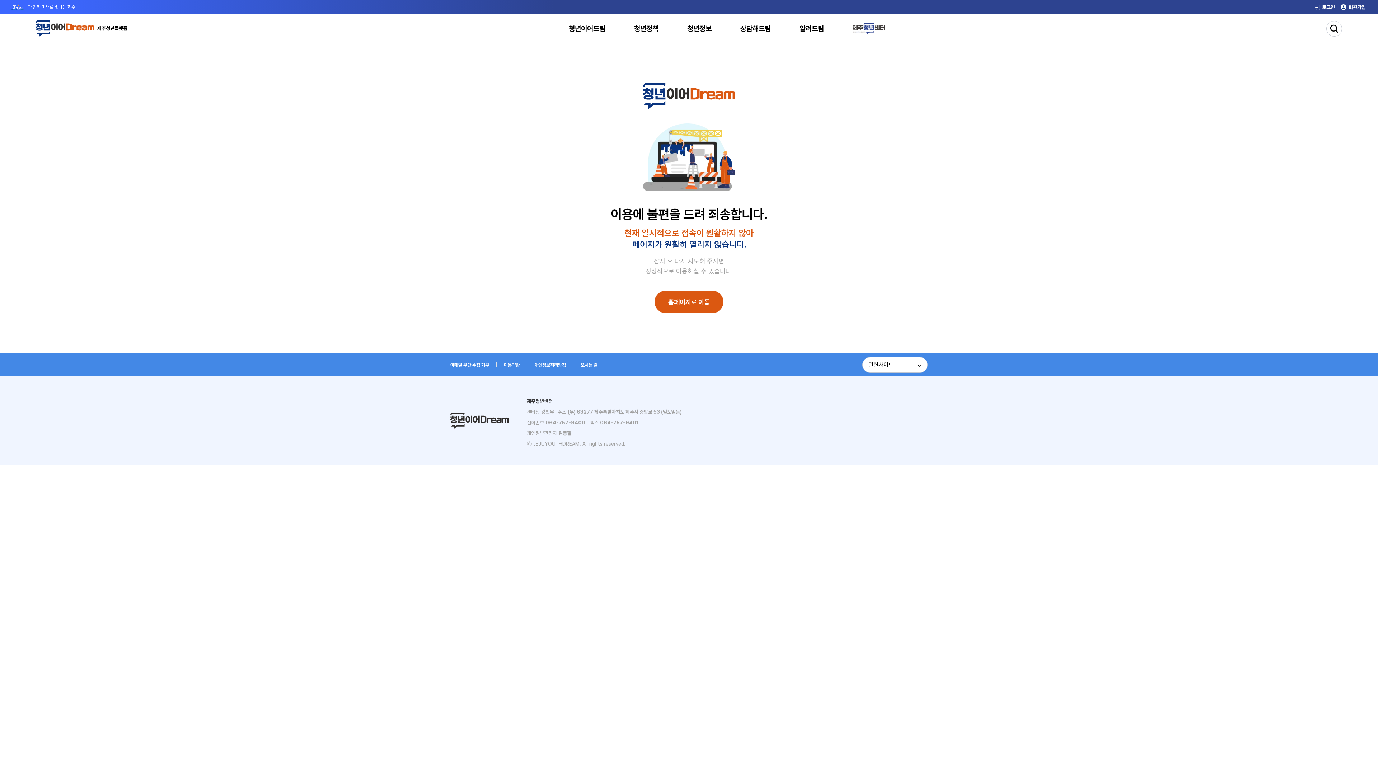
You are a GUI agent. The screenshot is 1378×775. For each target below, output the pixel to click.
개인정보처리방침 (550, 365)
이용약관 (512, 365)
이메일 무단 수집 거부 (469, 365)
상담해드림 (755, 28)
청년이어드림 (587, 28)
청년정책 (646, 28)
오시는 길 (589, 365)
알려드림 (812, 28)
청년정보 (699, 28)
